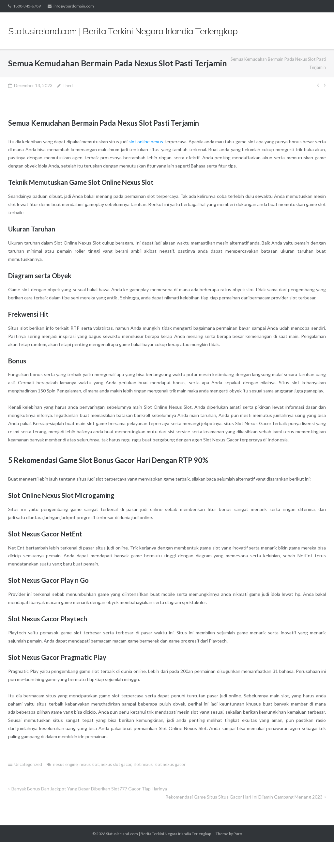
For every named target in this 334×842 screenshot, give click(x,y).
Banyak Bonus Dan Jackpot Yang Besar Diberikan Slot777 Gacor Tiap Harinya (89, 788)
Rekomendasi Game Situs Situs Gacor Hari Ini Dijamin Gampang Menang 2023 (244, 797)
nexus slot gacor (116, 764)
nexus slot (89, 764)
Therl (68, 85)
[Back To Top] (318, 826)
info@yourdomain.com (73, 6)
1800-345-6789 (27, 6)
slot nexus (143, 764)
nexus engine (65, 764)
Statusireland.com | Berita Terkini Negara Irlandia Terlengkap (158, 833)
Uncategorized (28, 764)
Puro (238, 833)
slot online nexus (146, 141)
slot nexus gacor (170, 764)
